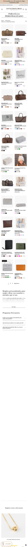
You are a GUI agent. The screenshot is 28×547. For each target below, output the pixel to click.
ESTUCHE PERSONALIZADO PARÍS (20, 210)
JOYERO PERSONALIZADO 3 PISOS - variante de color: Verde (8, 277)
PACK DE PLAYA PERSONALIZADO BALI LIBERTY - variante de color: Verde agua (23, 64)
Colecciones (7, 20)
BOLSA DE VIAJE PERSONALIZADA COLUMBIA (19, 104)
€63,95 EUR (3, 41)
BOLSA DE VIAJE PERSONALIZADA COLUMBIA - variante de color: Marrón (15, 107)
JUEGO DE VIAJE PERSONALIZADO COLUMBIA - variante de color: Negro (4, 150)
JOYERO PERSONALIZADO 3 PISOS (7, 274)
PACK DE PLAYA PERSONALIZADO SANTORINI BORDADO (20, 190)
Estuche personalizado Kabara (19, 83)
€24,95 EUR (3, 233)
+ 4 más (10, 128)
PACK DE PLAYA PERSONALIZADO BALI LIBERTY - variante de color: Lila (19, 64)
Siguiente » (17, 283)
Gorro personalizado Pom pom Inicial (20, 168)
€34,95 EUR (17, 41)
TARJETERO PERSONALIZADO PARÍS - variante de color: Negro (6, 213)
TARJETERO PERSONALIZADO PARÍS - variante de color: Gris (4, 213)
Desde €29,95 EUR (18, 147)
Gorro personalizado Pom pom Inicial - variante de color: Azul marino (15, 171)
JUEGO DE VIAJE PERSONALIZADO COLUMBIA (5, 147)
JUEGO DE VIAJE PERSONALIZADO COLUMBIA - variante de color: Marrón (2, 150)
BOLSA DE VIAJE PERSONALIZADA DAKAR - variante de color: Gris (19, 128)
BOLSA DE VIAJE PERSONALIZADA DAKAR (20, 125)
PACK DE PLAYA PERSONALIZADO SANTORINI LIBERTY (19, 231)
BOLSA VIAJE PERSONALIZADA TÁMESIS (5, 39)
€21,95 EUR (17, 211)
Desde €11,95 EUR (18, 84)
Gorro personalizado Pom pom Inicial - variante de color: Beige (17, 171)
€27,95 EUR (17, 254)
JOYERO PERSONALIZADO (20, 146)
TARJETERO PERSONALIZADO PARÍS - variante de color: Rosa (2, 213)
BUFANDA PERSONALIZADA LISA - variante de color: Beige (4, 128)
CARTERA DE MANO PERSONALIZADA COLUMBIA (5, 231)
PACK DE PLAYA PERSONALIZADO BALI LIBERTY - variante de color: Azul (15, 64)
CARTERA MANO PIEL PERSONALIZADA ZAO (20, 253)
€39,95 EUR (3, 254)
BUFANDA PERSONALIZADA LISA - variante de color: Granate (8, 128)
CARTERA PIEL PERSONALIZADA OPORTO (19, 274)
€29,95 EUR (17, 276)
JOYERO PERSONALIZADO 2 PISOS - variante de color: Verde (6, 171)
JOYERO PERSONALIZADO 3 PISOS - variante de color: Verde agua (10, 277)
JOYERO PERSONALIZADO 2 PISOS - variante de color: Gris (4, 171)
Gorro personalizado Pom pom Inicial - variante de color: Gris (19, 171)
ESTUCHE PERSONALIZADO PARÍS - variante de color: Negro (19, 213)
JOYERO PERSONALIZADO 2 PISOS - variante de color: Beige (2, 171)
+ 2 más (23, 128)
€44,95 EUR (3, 105)
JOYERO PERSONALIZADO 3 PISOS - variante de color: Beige (2, 277)
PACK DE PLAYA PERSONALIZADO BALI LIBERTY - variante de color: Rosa (21, 64)
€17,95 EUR (3, 211)
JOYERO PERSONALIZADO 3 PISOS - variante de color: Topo (6, 277)
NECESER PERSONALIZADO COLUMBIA (19, 39)
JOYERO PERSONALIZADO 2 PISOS (7, 168)
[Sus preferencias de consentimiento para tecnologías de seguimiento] (26, 545)
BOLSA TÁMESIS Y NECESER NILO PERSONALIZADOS (5, 190)
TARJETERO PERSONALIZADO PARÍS (6, 210)
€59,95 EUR (17, 63)
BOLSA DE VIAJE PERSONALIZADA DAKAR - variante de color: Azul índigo (17, 128)
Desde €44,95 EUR (5, 275)
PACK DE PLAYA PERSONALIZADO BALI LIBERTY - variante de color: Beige (17, 64)
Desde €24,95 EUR (5, 62)
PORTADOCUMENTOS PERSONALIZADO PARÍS (6, 253)
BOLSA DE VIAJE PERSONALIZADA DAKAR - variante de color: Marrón (21, 128)
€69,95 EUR (17, 106)
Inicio (2, 20)
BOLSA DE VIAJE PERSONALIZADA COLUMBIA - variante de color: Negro (17, 107)
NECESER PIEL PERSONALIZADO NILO (6, 104)
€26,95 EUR (3, 127)
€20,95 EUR (17, 170)
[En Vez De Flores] (14, 9)
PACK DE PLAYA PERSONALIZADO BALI (6, 83)
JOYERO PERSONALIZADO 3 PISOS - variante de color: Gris (4, 277)
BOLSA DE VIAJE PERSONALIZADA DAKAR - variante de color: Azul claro (15, 128)
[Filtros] (26, 21)
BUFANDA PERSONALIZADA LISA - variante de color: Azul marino (2, 128)
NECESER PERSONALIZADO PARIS (6, 61)
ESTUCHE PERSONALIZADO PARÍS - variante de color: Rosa (15, 213)
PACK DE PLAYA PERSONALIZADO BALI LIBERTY (20, 61)
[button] (23, 9)
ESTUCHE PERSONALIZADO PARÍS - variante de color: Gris (17, 213)
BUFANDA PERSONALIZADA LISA (6, 125)
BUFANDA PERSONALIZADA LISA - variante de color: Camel (6, 128)
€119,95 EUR (3, 149)
